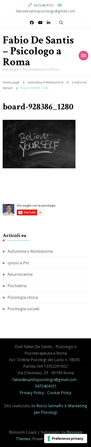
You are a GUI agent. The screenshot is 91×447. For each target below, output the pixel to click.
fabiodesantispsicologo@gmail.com (44, 379)
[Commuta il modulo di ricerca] (61, 22)
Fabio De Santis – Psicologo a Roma (38, 51)
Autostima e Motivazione (45, 82)
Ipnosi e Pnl (18, 263)
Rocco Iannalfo (49, 405)
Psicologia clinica (23, 297)
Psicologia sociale (23, 308)
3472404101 (46, 386)
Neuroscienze (20, 274)
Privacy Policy (32, 392)
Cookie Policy (59, 392)
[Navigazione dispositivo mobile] (83, 55)
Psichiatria (17, 285)
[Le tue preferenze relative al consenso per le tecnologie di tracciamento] (65, 438)
